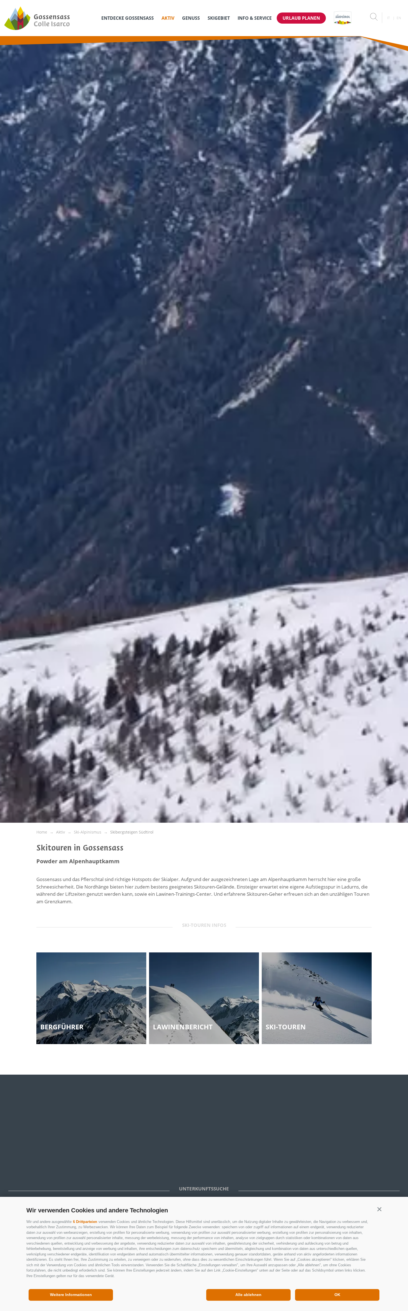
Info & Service (255, 18)
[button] (379, 1209)
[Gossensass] (48, 18)
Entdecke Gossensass (127, 18)
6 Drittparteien (85, 1222)
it (388, 18)
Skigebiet (219, 18)
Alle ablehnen (248, 1294)
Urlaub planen (301, 18)
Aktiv (168, 18)
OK (337, 1294)
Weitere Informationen (71, 1294)
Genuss (191, 18)
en (399, 18)
